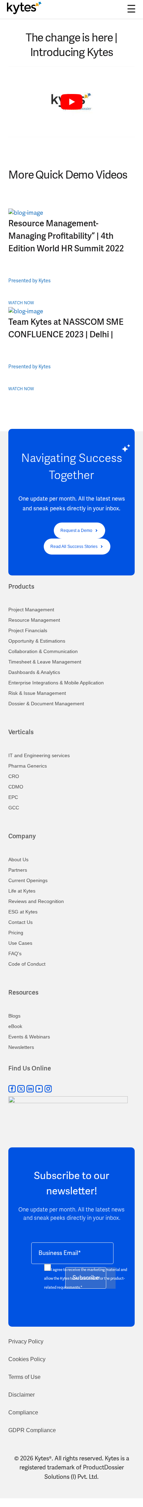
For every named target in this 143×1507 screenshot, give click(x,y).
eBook (15, 1026)
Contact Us (20, 922)
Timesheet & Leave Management (44, 662)
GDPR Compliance (32, 1430)
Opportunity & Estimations (36, 641)
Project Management (31, 609)
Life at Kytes (21, 891)
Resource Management (34, 620)
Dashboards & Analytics (34, 672)
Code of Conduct (26, 964)
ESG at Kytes (22, 912)
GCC (13, 807)
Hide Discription (29, 142)
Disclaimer (21, 1395)
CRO (13, 776)
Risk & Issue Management (37, 693)
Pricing (15, 932)
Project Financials (27, 630)
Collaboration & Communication (43, 651)
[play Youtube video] (71, 102)
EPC (13, 797)
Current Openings (28, 880)
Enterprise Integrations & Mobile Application (56, 682)
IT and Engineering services (39, 755)
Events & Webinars (29, 1036)
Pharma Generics (27, 766)
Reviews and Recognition (36, 901)
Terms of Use (24, 1377)
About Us (18, 859)
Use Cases (20, 943)
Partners (17, 870)
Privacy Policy (25, 1341)
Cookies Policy (26, 1359)
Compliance (23, 1412)
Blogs (14, 1016)
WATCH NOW (21, 303)
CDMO (15, 787)
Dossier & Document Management (46, 703)
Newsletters (21, 1047)
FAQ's (15, 953)
